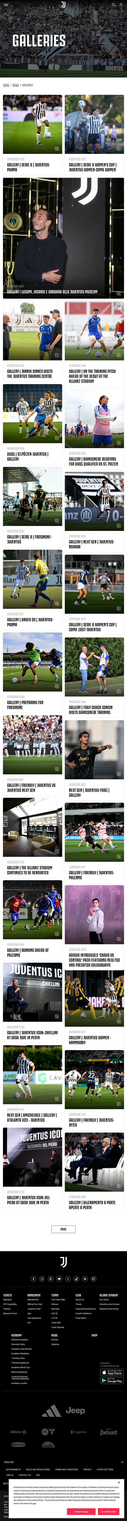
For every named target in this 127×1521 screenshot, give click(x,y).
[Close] (119, 1482)
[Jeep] (75, 1411)
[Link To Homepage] (63, 5)
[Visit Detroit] (108, 1432)
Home (6, 85)
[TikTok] (76, 1279)
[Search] (114, 6)
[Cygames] (78, 1432)
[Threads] (50, 1279)
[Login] (121, 6)
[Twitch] (93, 1279)
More (63, 1229)
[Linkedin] (85, 1279)
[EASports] (48, 1432)
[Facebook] (33, 1279)
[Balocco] (18, 1445)
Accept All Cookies (108, 1511)
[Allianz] (18, 1432)
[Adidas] (52, 1411)
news (16, 85)
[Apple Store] (112, 1372)
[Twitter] (67, 1279)
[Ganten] (48, 1445)
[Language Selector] (122, 1463)
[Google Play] (112, 1380)
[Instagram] (42, 1279)
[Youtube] (59, 1279)
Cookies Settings (81, 1511)
